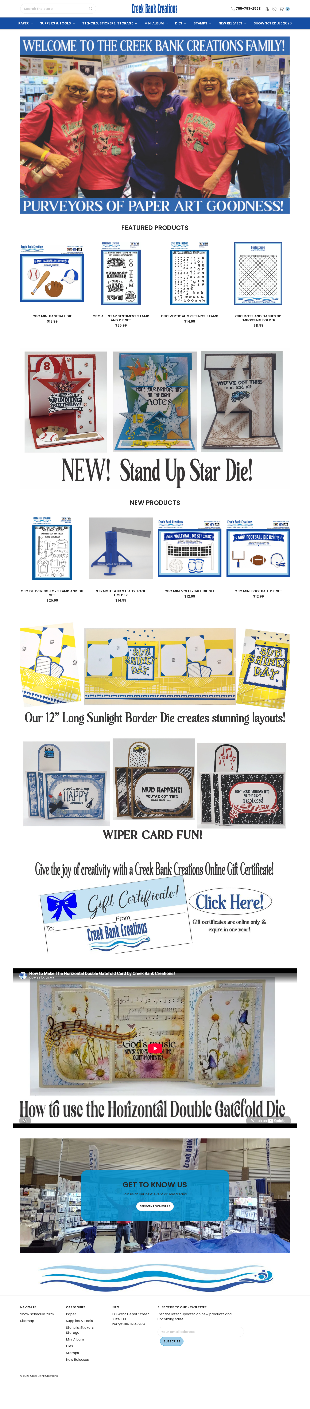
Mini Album (154, 23)
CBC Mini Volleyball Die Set (189, 591)
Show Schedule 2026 (273, 23)
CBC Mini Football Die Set (258, 591)
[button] (155, 907)
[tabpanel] (52, 284)
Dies (179, 23)
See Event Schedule (155, 1206)
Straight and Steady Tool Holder (121, 593)
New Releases (231, 23)
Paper (24, 23)
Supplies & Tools (56, 23)
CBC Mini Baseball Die (52, 316)
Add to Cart (52, 297)
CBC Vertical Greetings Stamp (189, 316)
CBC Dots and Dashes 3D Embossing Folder (258, 318)
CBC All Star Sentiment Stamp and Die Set (121, 318)
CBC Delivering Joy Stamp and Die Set (52, 593)
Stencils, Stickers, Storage (108, 23)
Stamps (201, 23)
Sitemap (27, 1320)
